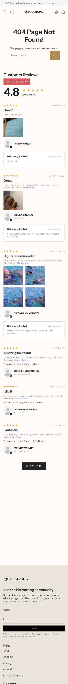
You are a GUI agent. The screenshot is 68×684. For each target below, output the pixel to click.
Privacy (7, 663)
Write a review (17, 81)
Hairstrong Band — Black (25, 364)
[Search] (55, 55)
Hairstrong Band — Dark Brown (29, 441)
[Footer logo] (16, 579)
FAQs (6, 650)
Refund (7, 669)
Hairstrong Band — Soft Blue (27, 402)
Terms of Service (21, 636)
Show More (28, 187)
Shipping (8, 656)
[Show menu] (4, 12)
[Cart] (63, 12)
